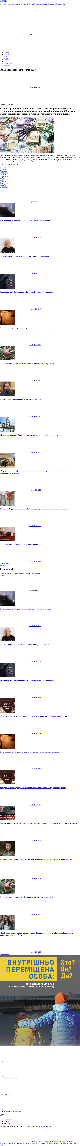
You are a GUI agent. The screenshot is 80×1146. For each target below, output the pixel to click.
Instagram (69, 1141)
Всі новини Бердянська (11, 1078)
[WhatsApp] (52, 4)
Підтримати (8, 63)
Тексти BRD (8, 56)
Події (5, 1094)
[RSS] (65, 4)
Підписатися (4, 575)
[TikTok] (44, 4)
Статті (6, 61)
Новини (6, 54)
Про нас (6, 1121)
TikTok (44, 1143)
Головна (6, 52)
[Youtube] (37, 4)
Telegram (10, 1143)
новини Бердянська (45, 1126)
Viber (21, 1143)
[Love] (2, 4)
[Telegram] (25, 4)
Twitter (71, 1143)
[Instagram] (17, 4)
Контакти (7, 1123)
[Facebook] (9, 4)
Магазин (7, 65)
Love (42, 1141)
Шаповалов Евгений (11, 164)
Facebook (55, 1141)
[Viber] (31, 4)
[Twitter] (59, 4)
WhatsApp (59, 1143)
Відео (6, 58)
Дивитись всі (4, 563)
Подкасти (7, 59)
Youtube (33, 1143)
